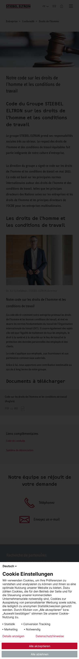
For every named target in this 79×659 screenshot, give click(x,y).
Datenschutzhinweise (50, 636)
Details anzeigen (13, 636)
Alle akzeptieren (39, 646)
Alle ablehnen (39, 654)
